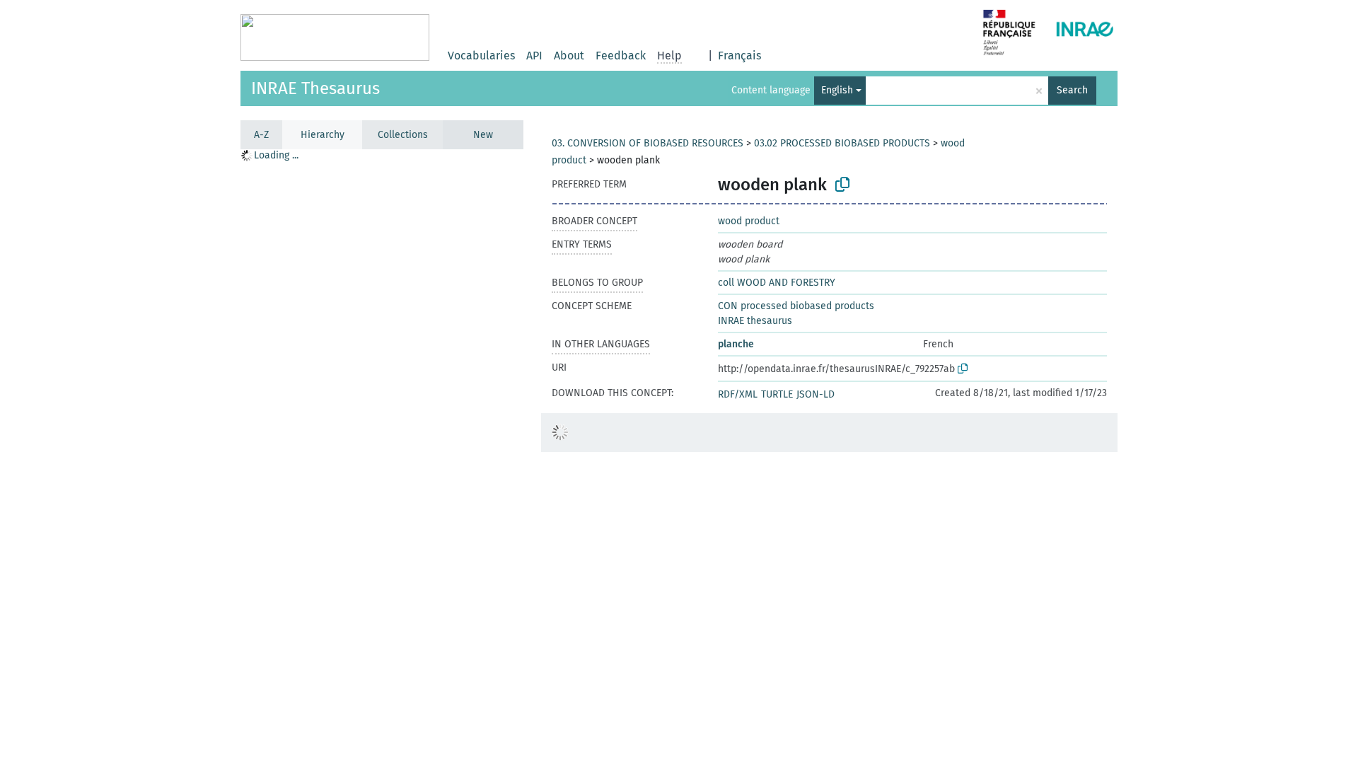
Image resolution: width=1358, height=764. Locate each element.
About (569, 55)
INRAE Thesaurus (315, 88)
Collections (403, 135)
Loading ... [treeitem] (276, 155)
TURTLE (777, 394)
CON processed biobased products (796, 306)
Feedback (621, 55)
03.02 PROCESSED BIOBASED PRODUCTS (842, 143)
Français (739, 55)
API (534, 55)
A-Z (261, 135)
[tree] (381, 456)
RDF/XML (738, 394)
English (837, 90)
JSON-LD (815, 394)
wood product (748, 221)
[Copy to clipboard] (842, 184)
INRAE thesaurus (755, 321)
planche (736, 344)
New (483, 135)
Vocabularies (481, 55)
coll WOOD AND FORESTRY (776, 283)
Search (1072, 90)
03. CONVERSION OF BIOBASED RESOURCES (647, 143)
